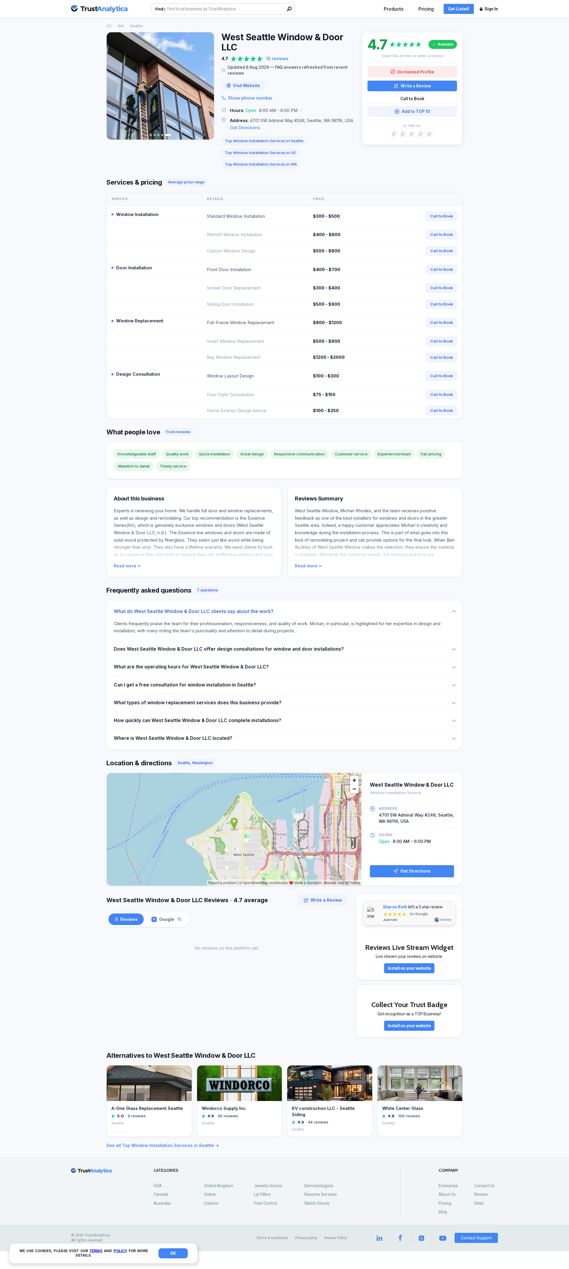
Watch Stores (317, 1203)
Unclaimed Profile (415, 71)
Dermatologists (318, 1185)
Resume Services (320, 1194)
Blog (443, 1211)
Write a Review (416, 85)
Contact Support (476, 1238)
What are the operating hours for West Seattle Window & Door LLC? (191, 667)
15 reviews (277, 58)
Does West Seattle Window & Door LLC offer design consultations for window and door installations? (229, 649)
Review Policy (336, 1238)
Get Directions (245, 127)
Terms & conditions (272, 1238)
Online (210, 1194)
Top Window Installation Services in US (260, 152)
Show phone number (250, 97)
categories (166, 1170)
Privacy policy (306, 1238)
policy (120, 1251)
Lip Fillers (262, 1194)
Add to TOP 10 (416, 111)
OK (173, 1253)
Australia (162, 1203)
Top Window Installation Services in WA (261, 164)
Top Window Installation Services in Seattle (264, 140)
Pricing (426, 9)
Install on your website (409, 968)
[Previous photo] (115, 86)
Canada (161, 1194)
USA (158, 1185)
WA (121, 25)
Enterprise (448, 1185)
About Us (447, 1194)
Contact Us (484, 1185)
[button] (288, 110)
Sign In (491, 9)
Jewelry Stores (268, 1185)
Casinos (211, 1203)
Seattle (136, 25)
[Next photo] (205, 86)
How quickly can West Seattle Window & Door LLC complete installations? (197, 720)
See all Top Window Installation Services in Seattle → (162, 1145)
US (108, 25)
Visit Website (246, 85)
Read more (125, 566)
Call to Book (412, 98)
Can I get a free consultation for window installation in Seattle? (185, 685)
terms (95, 1251)
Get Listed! (458, 9)
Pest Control (265, 1203)
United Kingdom (219, 1185)
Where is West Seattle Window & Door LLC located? (173, 738)
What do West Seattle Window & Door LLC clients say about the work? (194, 611)
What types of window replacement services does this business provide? (198, 702)
